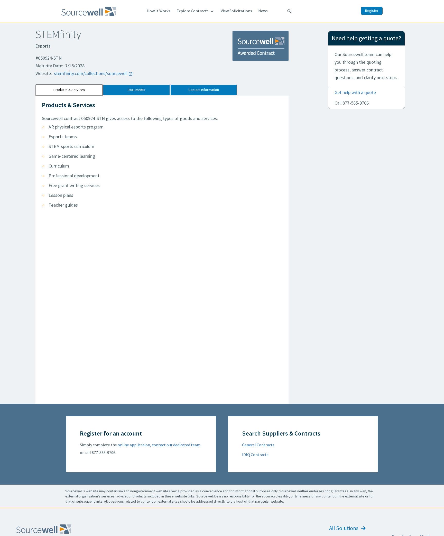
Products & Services (69, 89)
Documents (136, 89)
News (263, 10)
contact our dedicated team (176, 444)
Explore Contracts (196, 11)
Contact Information (203, 89)
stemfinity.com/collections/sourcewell (90, 73)
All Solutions (344, 528)
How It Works (158, 10)
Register (371, 10)
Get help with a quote (355, 92)
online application (134, 444)
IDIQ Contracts (255, 454)
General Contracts (258, 444)
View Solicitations (236, 10)
